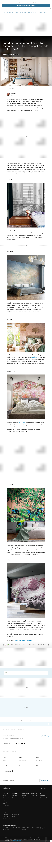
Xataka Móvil (6, 797)
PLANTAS (35, 12)
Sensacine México (26, 827)
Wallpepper (30, 640)
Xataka (4, 795)
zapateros (38, 763)
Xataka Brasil (6, 829)
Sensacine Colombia (24, 830)
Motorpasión (43, 795)
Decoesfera (5, 816)
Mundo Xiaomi (6, 805)
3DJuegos (14, 795)
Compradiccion (6, 818)
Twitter (13, 54)
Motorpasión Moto (44, 797)
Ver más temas (7, 771)
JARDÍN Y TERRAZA (8, 12)
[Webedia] (7, 788)
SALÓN (16, 12)
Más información (17, 840)
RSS (19, 743)
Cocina (30, 34)
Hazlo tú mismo (40, 760)
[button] (13, 93)
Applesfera (5, 799)
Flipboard (15, 54)
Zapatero (40, 34)
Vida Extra (14, 797)
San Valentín (21, 422)
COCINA (29, 12)
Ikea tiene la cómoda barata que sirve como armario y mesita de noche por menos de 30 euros (28, 720)
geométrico (34, 357)
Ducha (45, 34)
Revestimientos (24, 644)
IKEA (20, 763)
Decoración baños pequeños (19, 723)
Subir (44, 788)
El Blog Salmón (15, 814)
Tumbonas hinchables (31, 723)
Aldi (35, 34)
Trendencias (5, 814)
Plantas (5, 757)
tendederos (6, 765)
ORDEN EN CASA (43, 12)
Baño (20, 757)
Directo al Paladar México (35, 828)
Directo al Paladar (35, 795)
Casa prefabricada (23, 34)
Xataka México (6, 827)
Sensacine (24, 795)
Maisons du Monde (20, 640)
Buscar (43, 780)
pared (40, 644)
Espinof (23, 797)
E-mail (17, 54)
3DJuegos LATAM (16, 827)
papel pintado (33, 644)
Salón (4, 760)
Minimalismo (22, 760)
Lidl (17, 34)
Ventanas (50, 34)
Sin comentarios (8, 54)
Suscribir (45, 735)
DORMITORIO (23, 12)
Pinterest (22, 743)
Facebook (13, 743)
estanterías (6, 763)
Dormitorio (17, 644)
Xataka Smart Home (6, 803)
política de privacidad (19, 738)
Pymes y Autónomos (15, 817)
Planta (13, 34)
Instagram (16, 743)
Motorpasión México (43, 828)
